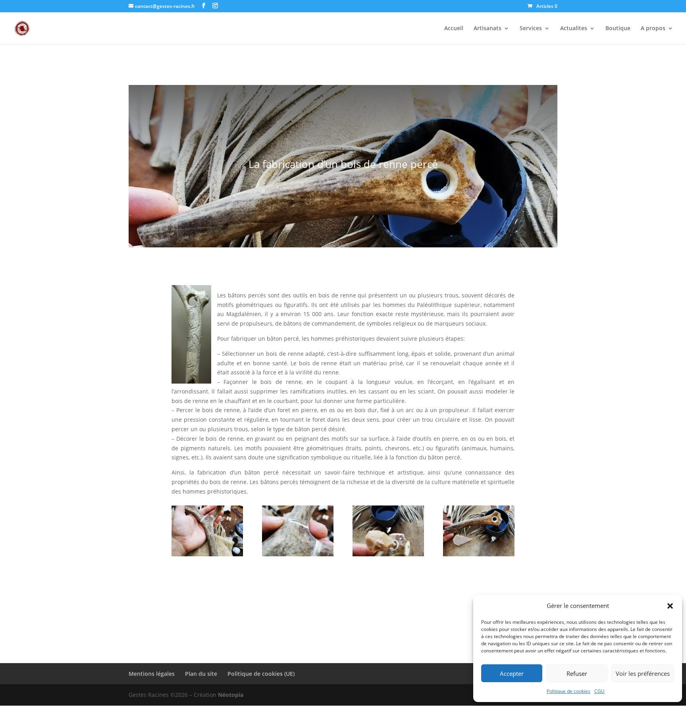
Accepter (512, 673)
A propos (653, 28)
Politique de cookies (568, 691)
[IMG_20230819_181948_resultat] (478, 554)
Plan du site (201, 673)
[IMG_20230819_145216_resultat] (207, 554)
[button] (670, 606)
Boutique (617, 28)
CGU (599, 691)
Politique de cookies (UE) (261, 673)
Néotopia (230, 694)
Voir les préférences (643, 673)
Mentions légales (152, 673)
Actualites (573, 28)
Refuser (577, 673)
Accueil (453, 28)
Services (531, 28)
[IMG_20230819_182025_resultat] (388, 554)
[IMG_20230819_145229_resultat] (297, 554)
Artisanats (487, 28)
